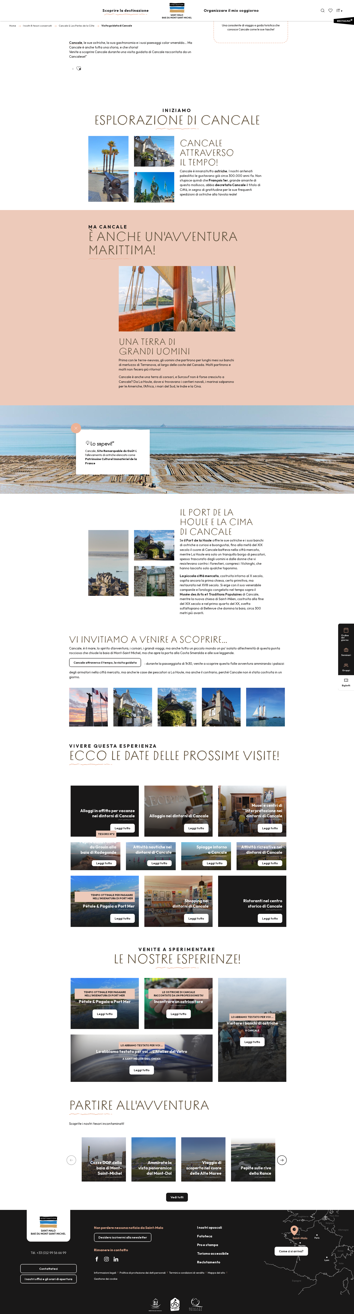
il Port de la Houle (198, 540)
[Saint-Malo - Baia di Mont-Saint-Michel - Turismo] (177, 11)
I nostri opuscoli (209, 1227)
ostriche (220, 171)
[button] (322, 10)
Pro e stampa (207, 1245)
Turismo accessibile (213, 1253)
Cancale (75, 43)
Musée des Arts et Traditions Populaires (211, 594)
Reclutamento (208, 1262)
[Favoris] (331, 10)
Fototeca (204, 1236)
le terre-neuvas (146, 360)
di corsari (166, 377)
